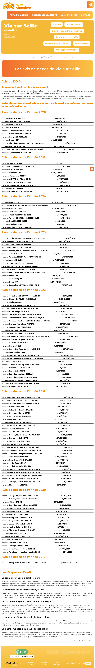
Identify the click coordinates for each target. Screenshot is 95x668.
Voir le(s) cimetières (67, 50)
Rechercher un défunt (44, 15)
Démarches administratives (67, 31)
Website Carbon (27, 656)
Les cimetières (69, 15)
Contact (85, 15)
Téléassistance (69, 663)
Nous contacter (56, 664)
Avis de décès (73, 24)
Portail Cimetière (18, 15)
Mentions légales (43, 664)
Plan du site (31, 664)
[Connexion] (90, 4)
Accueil (57, 24)
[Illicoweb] (83, 664)
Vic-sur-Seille (9, 37)
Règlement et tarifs (67, 37)
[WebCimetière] (17, 9)
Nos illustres (82, 43)
